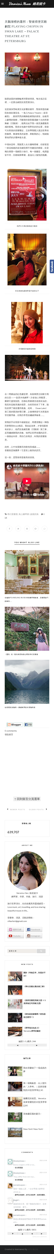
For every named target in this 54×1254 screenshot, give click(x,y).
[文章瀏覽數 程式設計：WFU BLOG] (6, 517)
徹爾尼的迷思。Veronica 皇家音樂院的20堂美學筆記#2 (35, 1102)
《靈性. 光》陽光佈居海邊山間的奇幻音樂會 (21, 654)
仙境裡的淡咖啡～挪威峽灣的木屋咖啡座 (20, 707)
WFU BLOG (33, 1249)
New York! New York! (33, 1129)
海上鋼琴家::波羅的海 (29, 514)
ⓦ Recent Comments (40, 1236)
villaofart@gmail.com (17, 921)
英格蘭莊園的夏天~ (32, 1113)
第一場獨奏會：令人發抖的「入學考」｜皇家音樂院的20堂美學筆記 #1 (34, 1086)
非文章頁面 (19, 1168)
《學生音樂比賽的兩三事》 (35, 986)
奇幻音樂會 (12, 514)
